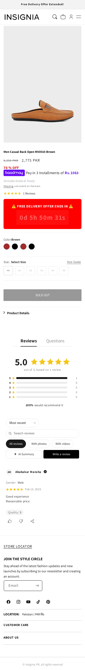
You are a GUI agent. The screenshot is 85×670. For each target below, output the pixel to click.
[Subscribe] (37, 585)
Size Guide (74, 262)
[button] (78, 17)
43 (43, 272)
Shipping (8, 186)
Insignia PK (32, 664)
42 (32, 272)
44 (54, 272)
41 (21, 272)
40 (10, 272)
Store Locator (18, 546)
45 (65, 272)
